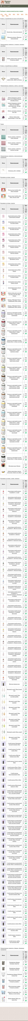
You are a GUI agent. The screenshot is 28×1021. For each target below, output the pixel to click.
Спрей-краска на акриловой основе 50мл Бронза (14, 804)
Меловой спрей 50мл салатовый (14, 726)
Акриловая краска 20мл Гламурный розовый (14, 216)
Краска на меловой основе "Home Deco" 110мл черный (14, 458)
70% (26, 14)
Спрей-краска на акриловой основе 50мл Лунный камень (14, 840)
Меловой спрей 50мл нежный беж (14, 714)
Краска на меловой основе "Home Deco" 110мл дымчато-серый (14, 350)
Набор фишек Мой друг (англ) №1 (14, 999)
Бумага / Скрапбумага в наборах (9, 65)
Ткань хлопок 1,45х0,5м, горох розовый (14, 143)
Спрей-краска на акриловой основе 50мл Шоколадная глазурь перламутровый (14, 888)
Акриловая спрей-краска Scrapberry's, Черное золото (14, 642)
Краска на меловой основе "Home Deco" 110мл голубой (14, 341)
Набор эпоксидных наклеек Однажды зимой (14, 59)
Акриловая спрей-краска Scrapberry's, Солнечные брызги (14, 630)
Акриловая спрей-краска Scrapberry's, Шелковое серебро (14, 654)
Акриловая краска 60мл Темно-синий (14, 282)
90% (7, 15)
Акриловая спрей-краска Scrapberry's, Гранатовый (14, 515)
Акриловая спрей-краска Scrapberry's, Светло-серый (14, 618)
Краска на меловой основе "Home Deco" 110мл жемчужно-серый (14, 359)
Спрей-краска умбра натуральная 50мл (14, 941)
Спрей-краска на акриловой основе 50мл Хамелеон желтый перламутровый (14, 876)
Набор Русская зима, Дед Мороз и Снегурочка (14, 993)
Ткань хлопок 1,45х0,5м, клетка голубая (14, 149)
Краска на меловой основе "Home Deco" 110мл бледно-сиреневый (14, 314)
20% (6, 14)
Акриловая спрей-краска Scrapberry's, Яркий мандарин (14, 678)
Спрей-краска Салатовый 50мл (14, 911)
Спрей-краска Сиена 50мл (14, 923)
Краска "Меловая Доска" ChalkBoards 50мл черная (14, 306)
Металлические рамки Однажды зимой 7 (14, 987)
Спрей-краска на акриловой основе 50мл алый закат (14, 798)
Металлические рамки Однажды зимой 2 (14, 981)
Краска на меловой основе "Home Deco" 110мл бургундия (14, 323)
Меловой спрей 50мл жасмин (14, 702)
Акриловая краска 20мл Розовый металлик (14, 240)
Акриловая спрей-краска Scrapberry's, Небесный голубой (14, 582)
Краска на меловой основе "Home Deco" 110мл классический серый (14, 387)
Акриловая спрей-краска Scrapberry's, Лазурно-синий (14, 557)
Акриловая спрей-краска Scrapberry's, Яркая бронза (14, 666)
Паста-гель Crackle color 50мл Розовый (14, 190)
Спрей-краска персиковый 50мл (14, 899)
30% (10, 14)
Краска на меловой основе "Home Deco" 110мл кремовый (14, 405)
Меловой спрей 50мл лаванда (14, 708)
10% (1, 14)
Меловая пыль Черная (14, 466)
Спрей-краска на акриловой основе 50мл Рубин (14, 845)
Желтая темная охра (14, 684)
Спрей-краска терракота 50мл (14, 935)
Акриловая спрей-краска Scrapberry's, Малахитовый (14, 569)
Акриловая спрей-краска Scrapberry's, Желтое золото (14, 527)
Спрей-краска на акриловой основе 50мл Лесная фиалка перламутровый (14, 834)
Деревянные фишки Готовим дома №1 (14, 963)
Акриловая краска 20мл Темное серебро (14, 246)
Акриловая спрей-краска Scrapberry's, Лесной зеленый (14, 564)
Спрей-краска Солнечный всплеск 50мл (14, 929)
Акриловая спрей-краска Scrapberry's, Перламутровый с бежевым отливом (14, 594)
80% (3, 15)
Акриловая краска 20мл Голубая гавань (14, 222)
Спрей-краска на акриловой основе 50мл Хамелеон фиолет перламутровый (14, 882)
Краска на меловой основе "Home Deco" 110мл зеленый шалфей (14, 368)
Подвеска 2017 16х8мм (14, 170)
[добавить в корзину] (26, 33)
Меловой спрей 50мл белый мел (14, 690)
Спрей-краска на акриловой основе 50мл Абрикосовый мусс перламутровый (14, 792)
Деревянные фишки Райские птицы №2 (14, 975)
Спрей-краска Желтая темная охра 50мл (14, 756)
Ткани (2, 124)
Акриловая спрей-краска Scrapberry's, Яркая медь (14, 672)
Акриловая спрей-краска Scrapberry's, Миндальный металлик (14, 576)
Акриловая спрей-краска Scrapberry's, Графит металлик (14, 522)
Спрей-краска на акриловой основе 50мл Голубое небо (14, 815)
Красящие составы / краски (7, 203)
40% (14, 14)
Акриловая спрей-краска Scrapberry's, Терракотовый (14, 636)
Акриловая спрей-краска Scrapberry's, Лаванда (14, 545)
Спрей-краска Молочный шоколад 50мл (14, 786)
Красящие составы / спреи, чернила (9, 478)
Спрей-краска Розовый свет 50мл (14, 905)
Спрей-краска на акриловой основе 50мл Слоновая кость (14, 863)
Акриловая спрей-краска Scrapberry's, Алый (14, 492)
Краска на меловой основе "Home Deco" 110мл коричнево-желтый (14, 396)
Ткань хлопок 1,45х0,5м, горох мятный (14, 137)
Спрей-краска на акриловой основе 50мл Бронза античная (14, 810)
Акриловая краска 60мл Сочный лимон (14, 276)
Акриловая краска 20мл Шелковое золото (14, 258)
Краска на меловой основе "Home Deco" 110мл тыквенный (14, 449)
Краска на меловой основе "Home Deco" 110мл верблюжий (14, 332)
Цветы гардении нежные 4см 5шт (14, 111)
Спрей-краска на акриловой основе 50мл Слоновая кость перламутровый (14, 870)
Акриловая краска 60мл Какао (14, 270)
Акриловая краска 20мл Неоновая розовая (14, 234)
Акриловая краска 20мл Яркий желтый (14, 264)
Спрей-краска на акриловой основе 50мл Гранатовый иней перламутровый (14, 822)
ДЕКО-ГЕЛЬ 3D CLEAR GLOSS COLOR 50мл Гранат (14, 294)
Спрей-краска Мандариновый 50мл (14, 774)
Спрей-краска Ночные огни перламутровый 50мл (14, 893)
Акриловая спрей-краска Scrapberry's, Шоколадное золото (14, 660)
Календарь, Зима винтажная (14, 32)
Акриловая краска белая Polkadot (14, 288)
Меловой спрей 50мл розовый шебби (14, 720)
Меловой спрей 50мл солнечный (14, 738)
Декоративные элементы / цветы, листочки (11, 85)
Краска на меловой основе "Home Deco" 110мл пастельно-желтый (14, 422)
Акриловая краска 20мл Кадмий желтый (14, 228)
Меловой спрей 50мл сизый (14, 732)
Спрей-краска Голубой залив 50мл (14, 750)
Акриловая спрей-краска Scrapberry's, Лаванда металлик (14, 552)
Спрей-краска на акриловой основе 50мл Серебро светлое (14, 858)
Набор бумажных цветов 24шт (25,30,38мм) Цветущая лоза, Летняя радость (14, 105)
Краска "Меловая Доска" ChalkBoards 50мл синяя (14, 300)
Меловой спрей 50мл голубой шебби (14, 696)
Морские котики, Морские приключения (14, 38)
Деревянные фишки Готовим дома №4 (14, 969)
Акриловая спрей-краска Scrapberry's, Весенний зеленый (14, 504)
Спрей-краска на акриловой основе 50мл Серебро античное (14, 852)
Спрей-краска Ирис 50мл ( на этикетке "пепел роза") (14, 768)
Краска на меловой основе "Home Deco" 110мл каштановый (14, 378)
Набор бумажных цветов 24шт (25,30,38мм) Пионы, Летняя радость (14, 99)
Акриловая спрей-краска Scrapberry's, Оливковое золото (14, 588)
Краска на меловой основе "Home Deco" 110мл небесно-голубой (14, 414)
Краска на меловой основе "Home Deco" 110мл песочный (14, 431)
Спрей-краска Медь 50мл (14, 780)
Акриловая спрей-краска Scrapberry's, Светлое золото (14, 624)
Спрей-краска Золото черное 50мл (14, 762)
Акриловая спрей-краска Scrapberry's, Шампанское (14, 648)
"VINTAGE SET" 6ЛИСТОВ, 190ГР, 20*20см (14, 79)
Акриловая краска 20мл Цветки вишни (14, 252)
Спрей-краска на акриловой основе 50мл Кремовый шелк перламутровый (14, 828)
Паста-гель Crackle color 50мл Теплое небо (14, 196)
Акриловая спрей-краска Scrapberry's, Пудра (14, 600)
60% (22, 14)
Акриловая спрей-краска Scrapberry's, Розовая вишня (14, 606)
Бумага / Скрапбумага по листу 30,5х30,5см (12, 18)
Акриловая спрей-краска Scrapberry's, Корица (14, 533)
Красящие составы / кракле (7, 177)
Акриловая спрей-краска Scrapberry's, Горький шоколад (14, 510)
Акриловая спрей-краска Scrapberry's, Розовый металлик (14, 612)
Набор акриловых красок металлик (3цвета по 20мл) (14, 472)
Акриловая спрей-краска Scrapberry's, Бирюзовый (14, 497)
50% (18, 14)
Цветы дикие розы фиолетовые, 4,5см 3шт (14, 117)
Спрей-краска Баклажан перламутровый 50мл (14, 744)
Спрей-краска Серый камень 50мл (14, 917)
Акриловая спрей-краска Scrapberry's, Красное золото (14, 539)
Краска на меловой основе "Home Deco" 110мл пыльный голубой (14, 440)
